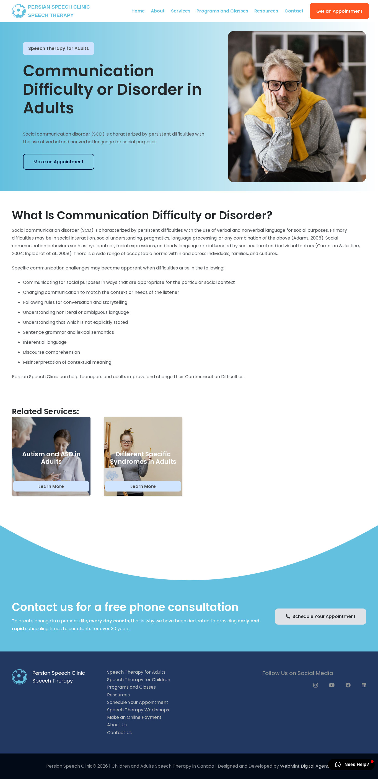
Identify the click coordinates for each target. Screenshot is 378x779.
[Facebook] (348, 685)
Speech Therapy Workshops (138, 710)
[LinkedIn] (364, 685)
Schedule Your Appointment (137, 702)
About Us (117, 725)
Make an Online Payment (134, 717)
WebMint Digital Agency (306, 766)
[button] (193, 11)
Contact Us (119, 732)
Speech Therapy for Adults (58, 48)
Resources (118, 695)
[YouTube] (332, 685)
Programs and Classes (131, 687)
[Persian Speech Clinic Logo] (19, 11)
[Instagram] (315, 685)
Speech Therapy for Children (138, 679)
